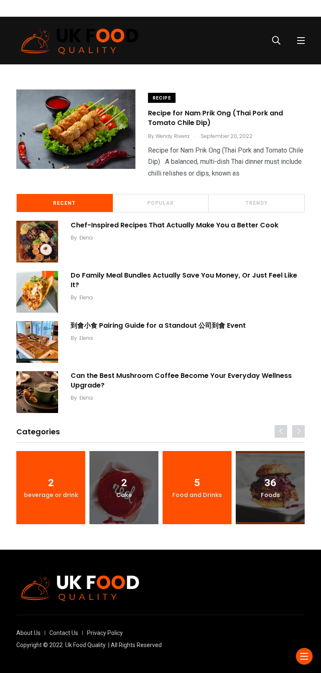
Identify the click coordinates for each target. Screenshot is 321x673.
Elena (86, 237)
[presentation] (281, 431)
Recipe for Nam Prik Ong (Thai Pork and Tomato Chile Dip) (215, 118)
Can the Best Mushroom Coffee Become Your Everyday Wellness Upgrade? (181, 380)
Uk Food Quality (85, 645)
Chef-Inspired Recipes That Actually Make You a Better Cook (174, 225)
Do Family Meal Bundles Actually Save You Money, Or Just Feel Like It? (184, 279)
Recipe (162, 98)
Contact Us (63, 633)
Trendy (256, 203)
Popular (160, 203)
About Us (28, 633)
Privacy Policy (105, 633)
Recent (64, 203)
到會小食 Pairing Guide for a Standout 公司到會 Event (158, 325)
